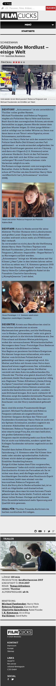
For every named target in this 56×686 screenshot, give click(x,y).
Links (10, 658)
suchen (50, 8)
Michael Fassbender (14, 604)
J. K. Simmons (10, 613)
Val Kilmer (8, 616)
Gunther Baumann (15, 56)
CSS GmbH (12, 669)
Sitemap (10, 651)
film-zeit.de (11, 664)
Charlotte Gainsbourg (15, 610)
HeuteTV (10, 661)
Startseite (28, 31)
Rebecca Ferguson (12, 607)
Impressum (11, 646)
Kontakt (12, 642)
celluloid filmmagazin (15, 667)
